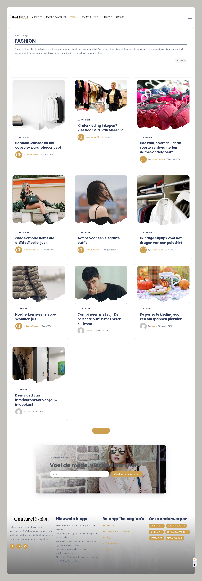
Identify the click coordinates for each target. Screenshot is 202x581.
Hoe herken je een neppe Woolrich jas (35, 316)
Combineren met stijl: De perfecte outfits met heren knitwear (99, 319)
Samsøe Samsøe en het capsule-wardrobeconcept (38, 145)
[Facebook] (12, 546)
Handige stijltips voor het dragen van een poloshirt (161, 240)
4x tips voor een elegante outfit (99, 240)
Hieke (90, 331)
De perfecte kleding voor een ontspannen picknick (161, 316)
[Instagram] (25, 546)
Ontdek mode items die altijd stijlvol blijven (34, 240)
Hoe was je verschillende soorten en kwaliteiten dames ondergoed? (160, 147)
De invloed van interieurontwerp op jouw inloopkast (36, 400)
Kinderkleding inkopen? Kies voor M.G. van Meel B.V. (101, 127)
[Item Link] (39, 106)
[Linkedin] (18, 546)
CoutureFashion (32, 155)
